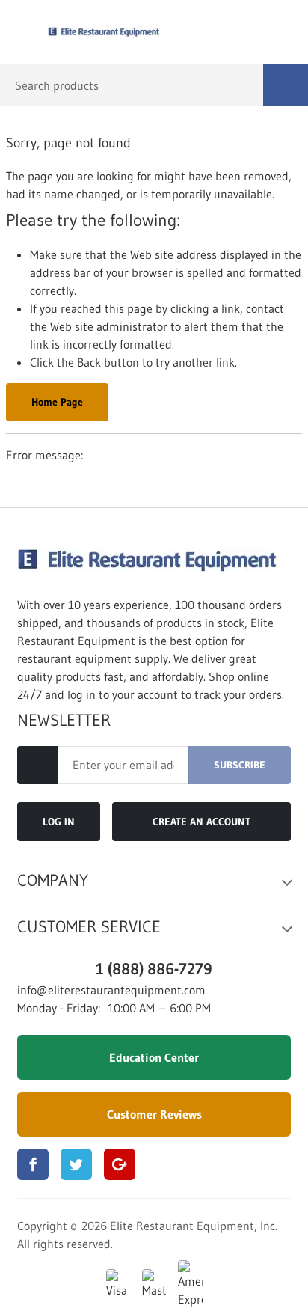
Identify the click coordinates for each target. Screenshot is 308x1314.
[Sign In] (254, 32)
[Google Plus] (119, 1164)
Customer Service (89, 927)
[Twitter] (76, 1164)
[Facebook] (33, 1164)
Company (52, 880)
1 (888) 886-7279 (154, 968)
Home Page (57, 402)
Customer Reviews (154, 1114)
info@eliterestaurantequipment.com (111, 990)
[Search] (285, 85)
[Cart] (286, 32)
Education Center (154, 1057)
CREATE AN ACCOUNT (201, 821)
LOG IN (59, 821)
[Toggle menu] (21, 32)
